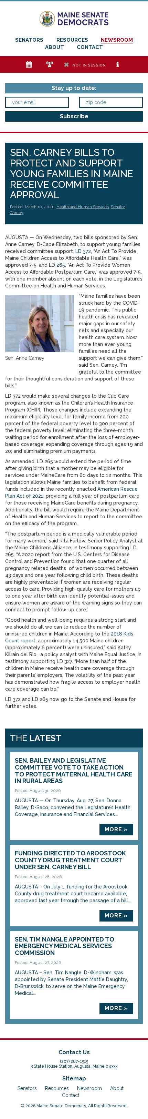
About (54, 47)
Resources (72, 40)
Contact (90, 47)
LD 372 (83, 251)
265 (60, 265)
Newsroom (117, 40)
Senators (29, 40)
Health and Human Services (82, 206)
